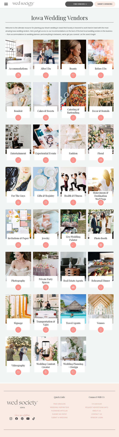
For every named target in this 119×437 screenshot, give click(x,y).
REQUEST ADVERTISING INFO (96, 407)
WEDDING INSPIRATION (59, 407)
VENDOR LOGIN (97, 417)
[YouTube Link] (28, 419)
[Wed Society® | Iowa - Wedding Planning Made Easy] (23, 4)
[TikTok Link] (33, 419)
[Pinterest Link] (22, 419)
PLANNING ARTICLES (59, 411)
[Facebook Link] (16, 419)
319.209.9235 (97, 404)
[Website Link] (22, 409)
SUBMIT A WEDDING (105, 4)
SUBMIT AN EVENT (59, 414)
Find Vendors (79, 4)
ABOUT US (97, 411)
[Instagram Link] (11, 419)
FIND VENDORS (59, 404)
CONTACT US (96, 414)
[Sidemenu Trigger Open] (6, 4)
